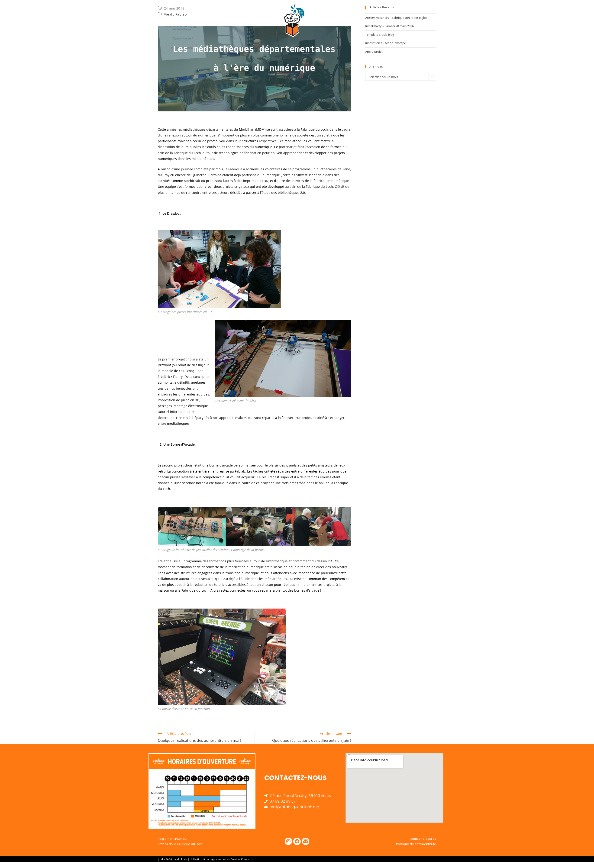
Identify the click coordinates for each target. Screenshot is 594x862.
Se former (463, 11)
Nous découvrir (402, 11)
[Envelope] (305, 841)
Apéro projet (374, 51)
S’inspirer (517, 11)
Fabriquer (436, 11)
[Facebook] (297, 841)
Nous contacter (571, 11)
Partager (491, 11)
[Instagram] (288, 841)
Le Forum (544, 11)
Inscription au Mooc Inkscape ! (386, 43)
